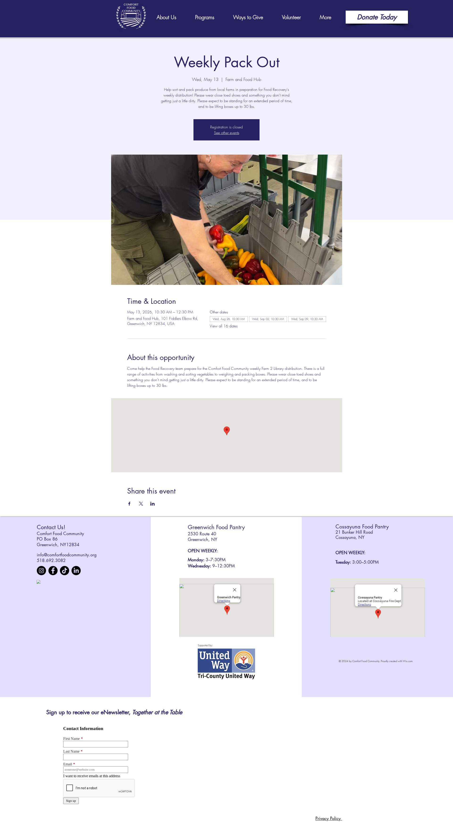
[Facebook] (53, 570)
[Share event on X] (141, 504)
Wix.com (408, 661)
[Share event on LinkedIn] (152, 504)
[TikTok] (64, 570)
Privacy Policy (328, 818)
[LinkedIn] (76, 570)
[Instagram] (41, 570)
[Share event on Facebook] (129, 504)
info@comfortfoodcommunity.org (66, 554)
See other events (226, 132)
